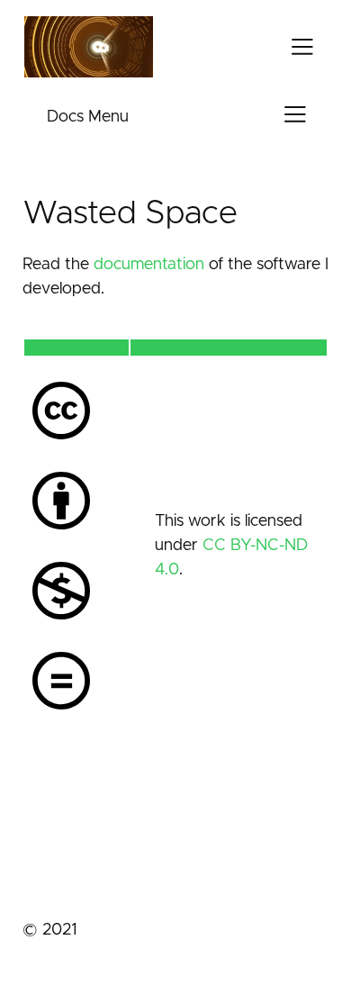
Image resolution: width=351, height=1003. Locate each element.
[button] (302, 47)
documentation (149, 265)
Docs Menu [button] (88, 117)
